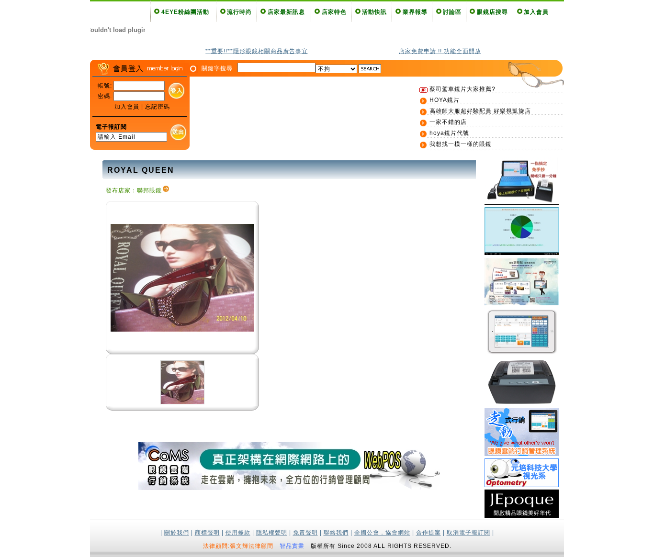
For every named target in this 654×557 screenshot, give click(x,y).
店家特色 (334, 12)
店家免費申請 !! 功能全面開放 (440, 51)
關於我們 (176, 532)
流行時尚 (239, 12)
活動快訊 (374, 12)
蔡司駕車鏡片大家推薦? (462, 89)
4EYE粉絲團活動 (185, 12)
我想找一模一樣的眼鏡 (460, 144)
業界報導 (415, 12)
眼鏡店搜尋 (492, 12)
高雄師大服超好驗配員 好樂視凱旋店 (480, 111)
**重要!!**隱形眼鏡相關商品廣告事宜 (256, 51)
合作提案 (428, 532)
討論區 (452, 12)
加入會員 (536, 12)
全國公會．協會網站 (382, 532)
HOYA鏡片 (444, 100)
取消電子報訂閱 (468, 532)
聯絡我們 (336, 532)
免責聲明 (305, 532)
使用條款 (238, 532)
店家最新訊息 (286, 12)
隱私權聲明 (271, 532)
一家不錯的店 (448, 122)
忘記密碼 (157, 106)
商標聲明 (207, 532)
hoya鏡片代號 (449, 133)
